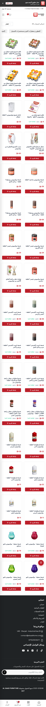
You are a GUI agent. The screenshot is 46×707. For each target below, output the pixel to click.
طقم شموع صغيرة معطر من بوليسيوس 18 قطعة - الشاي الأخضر (12, 53)
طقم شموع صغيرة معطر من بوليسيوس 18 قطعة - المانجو (35, 84)
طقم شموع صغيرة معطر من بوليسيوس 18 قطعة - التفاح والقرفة (35, 53)
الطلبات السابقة (39, 608)
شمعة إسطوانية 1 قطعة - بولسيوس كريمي (13, 445)
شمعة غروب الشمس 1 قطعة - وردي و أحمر (12, 346)
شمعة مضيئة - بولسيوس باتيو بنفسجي (35, 578)
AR (42, 9)
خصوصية (41, 615)
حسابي (42, 604)
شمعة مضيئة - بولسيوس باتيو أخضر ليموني (12, 578)
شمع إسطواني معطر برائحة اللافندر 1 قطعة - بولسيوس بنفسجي (35, 413)
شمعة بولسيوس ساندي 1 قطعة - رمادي (34, 180)
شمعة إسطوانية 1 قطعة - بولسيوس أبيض (36, 478)
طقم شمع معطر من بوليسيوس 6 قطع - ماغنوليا (35, 116)
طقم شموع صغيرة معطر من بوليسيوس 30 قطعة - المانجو (12, 84)
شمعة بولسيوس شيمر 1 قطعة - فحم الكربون (35, 247)
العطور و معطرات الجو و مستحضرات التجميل (25, 31)
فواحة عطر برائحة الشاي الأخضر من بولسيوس (13, 280)
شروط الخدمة (16, 678)
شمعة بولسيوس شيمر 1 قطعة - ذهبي (12, 247)
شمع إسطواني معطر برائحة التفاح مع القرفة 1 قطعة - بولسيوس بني (12, 380)
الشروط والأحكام (38, 618)
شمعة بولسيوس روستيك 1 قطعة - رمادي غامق (13, 180)
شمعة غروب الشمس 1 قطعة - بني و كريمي (12, 313)
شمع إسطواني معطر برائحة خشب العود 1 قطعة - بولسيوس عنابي (12, 413)
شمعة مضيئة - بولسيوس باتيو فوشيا (35, 545)
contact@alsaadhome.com (31, 636)
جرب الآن (9, 3)
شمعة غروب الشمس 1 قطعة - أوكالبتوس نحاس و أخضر (34, 379)
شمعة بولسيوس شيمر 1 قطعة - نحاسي (35, 280)
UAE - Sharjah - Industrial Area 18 (29, 631)
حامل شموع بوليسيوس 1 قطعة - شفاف (11, 116)
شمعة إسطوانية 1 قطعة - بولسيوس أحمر (36, 445)
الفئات (42, 622)
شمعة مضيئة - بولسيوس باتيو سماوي (12, 545)
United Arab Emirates (32, 9)
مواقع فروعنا (38, 626)
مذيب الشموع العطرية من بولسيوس (13, 147)
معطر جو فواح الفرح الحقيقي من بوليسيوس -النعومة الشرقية (35, 148)
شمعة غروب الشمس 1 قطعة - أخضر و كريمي (34, 313)
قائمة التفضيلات (39, 611)
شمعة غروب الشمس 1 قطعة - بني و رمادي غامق (34, 346)
